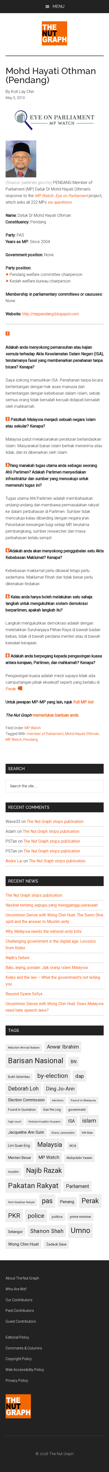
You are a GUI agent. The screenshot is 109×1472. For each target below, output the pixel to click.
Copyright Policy (19, 1359)
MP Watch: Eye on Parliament (61, 195)
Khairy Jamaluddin (63, 1132)
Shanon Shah (46, 1231)
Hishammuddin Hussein (44, 1121)
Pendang (30, 740)
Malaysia (49, 1144)
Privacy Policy (17, 1381)
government (77, 1109)
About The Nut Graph (22, 1278)
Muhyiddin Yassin (79, 1158)
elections (57, 1100)
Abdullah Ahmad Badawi (24, 1047)
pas (47, 1201)
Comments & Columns (24, 1348)
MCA (72, 1146)
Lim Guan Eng (19, 1146)
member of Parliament (45, 734)
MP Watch (33, 728)
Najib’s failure (17, 957)
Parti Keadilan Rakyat (21, 1202)
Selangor (15, 1231)
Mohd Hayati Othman (82, 734)
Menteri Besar (19, 1157)
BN (74, 1061)
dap (79, 1076)
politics (57, 1217)
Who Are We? (16, 1289)
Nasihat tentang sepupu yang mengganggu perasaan (52, 905)
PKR (14, 1215)
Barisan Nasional (35, 1060)
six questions (60, 202)
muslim (13, 1172)
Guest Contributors (21, 1321)
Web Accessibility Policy (25, 1370)
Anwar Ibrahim (63, 1047)
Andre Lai (14, 861)
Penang (67, 1201)
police (36, 1215)
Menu (58, 6)
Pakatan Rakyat (33, 1185)
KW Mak (87, 1132)
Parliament (77, 1186)
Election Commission (26, 1100)
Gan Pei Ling (52, 1109)
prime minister (80, 1217)
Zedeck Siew (56, 1244)
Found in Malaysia (83, 1100)
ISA (71, 1121)
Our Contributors (19, 1300)
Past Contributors (20, 1311)
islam (89, 1120)
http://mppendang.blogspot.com (50, 314)
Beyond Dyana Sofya (24, 993)
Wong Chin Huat (23, 1244)
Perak (11, 688)
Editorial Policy (17, 1337)
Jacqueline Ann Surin (26, 1132)
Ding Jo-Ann (60, 1089)
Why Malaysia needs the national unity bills (44, 931)
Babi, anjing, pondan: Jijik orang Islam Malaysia (47, 967)
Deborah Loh (23, 1088)
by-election (52, 1075)
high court (14, 1121)
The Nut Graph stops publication (55, 821)
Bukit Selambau (19, 1077)
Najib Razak (44, 1171)
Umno (80, 1230)
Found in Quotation (22, 1109)
